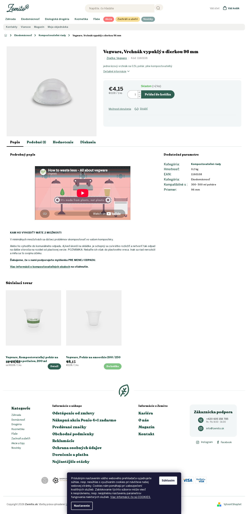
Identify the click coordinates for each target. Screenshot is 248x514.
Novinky (16, 448)
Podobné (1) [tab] (36, 142)
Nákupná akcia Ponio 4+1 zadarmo (84, 420)
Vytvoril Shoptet (233, 504)
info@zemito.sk (215, 428)
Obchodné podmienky (73, 434)
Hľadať (158, 7)
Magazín (39, 27)
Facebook (226, 442)
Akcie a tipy (18, 443)
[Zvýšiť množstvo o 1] (139, 92)
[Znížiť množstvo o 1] (139, 96)
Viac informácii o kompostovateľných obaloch (40, 266)
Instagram (207, 442)
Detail (54, 366)
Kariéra (145, 413)
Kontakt (146, 434)
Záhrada (16, 415)
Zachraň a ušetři (20, 438)
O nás (143, 420)
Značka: (117, 58)
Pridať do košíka (158, 94)
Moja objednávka (58, 27)
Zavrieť (136, 112)
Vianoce (26, 27)
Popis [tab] (15, 142)
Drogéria (16, 424)
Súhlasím (168, 480)
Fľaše (14, 433)
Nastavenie (82, 505)
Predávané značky (69, 427)
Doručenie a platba (70, 454)
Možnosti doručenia (120, 109)
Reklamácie (63, 440)
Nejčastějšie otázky (70, 461)
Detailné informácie (114, 71)
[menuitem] (10, 19)
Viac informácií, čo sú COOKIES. (130, 497)
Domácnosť (18, 419)
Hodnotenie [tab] (63, 142)
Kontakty (11, 27)
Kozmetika (17, 429)
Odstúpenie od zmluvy (73, 413)
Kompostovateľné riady (206, 164)
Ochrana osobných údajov (77, 447)
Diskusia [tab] (88, 142)
